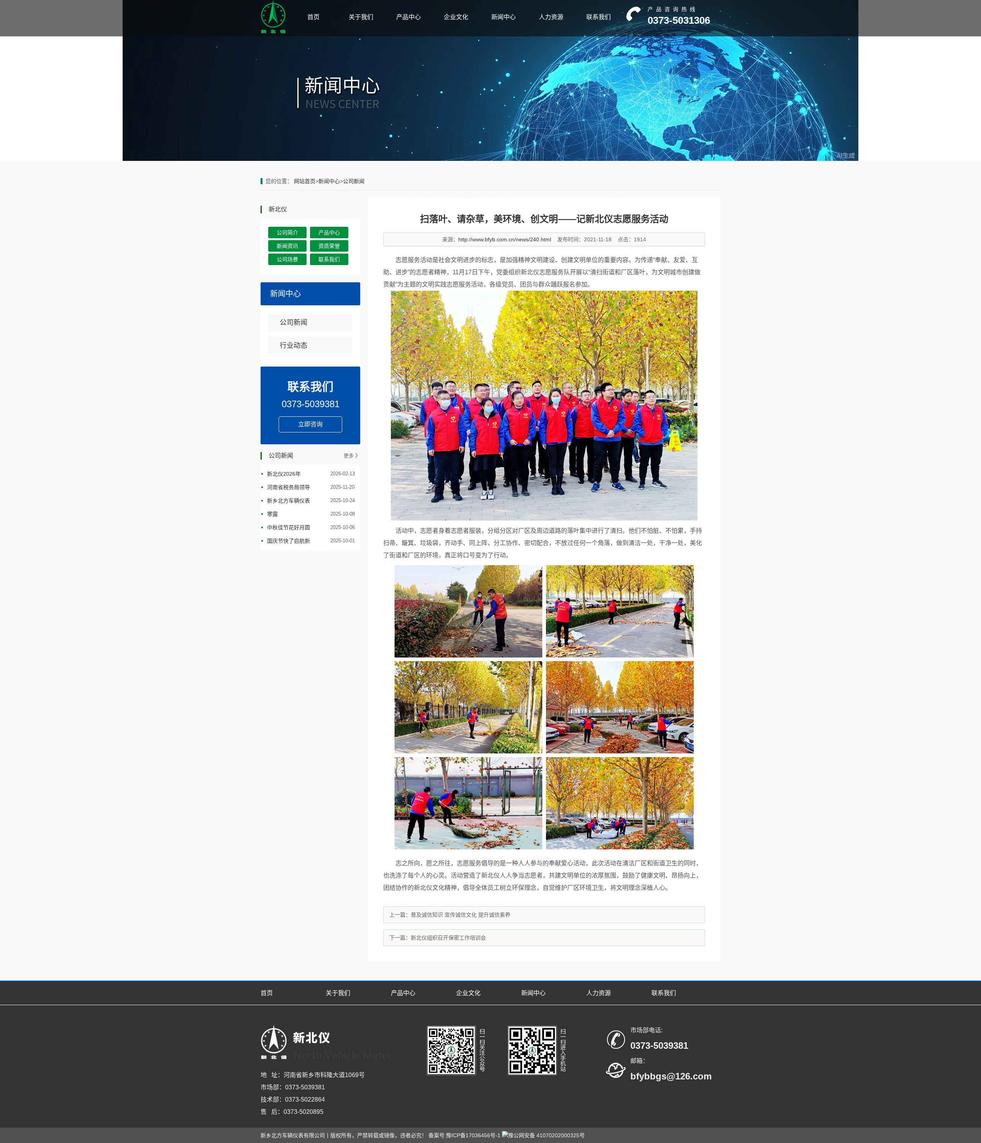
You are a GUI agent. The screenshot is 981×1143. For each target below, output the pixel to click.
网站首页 (304, 181)
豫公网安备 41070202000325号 (546, 1135)
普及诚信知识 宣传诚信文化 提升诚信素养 (460, 915)
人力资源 (551, 17)
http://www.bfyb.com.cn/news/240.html (504, 239)
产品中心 (408, 17)
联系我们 (598, 17)
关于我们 (361, 17)
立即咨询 (310, 424)
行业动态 (293, 345)
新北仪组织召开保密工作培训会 (448, 938)
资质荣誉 (329, 246)
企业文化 (456, 17)
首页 (313, 17)
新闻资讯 (287, 246)
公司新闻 (353, 181)
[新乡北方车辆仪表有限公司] (273, 32)
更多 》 (352, 456)
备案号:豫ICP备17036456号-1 (464, 1135)
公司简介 (287, 232)
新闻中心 (503, 17)
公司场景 (287, 259)
